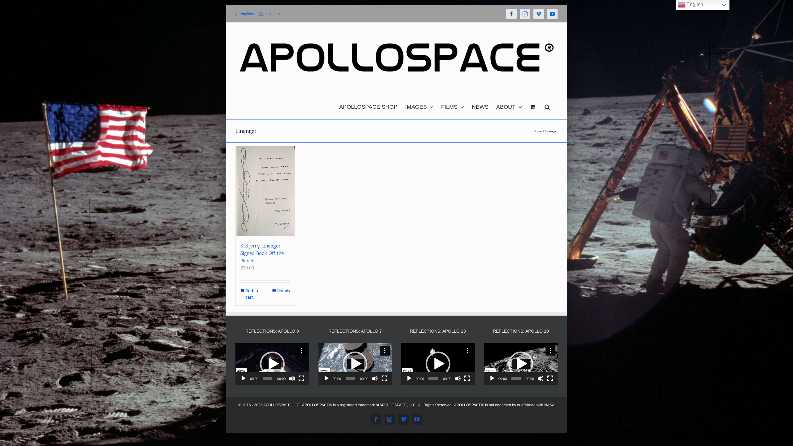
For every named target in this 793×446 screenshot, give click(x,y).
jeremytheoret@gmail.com (257, 14)
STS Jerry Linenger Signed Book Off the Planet (262, 253)
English (694, 4)
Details (283, 290)
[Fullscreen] (301, 378)
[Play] (243, 378)
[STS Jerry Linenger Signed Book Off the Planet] (265, 191)
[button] (547, 105)
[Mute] (292, 378)
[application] (272, 364)
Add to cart (251, 294)
